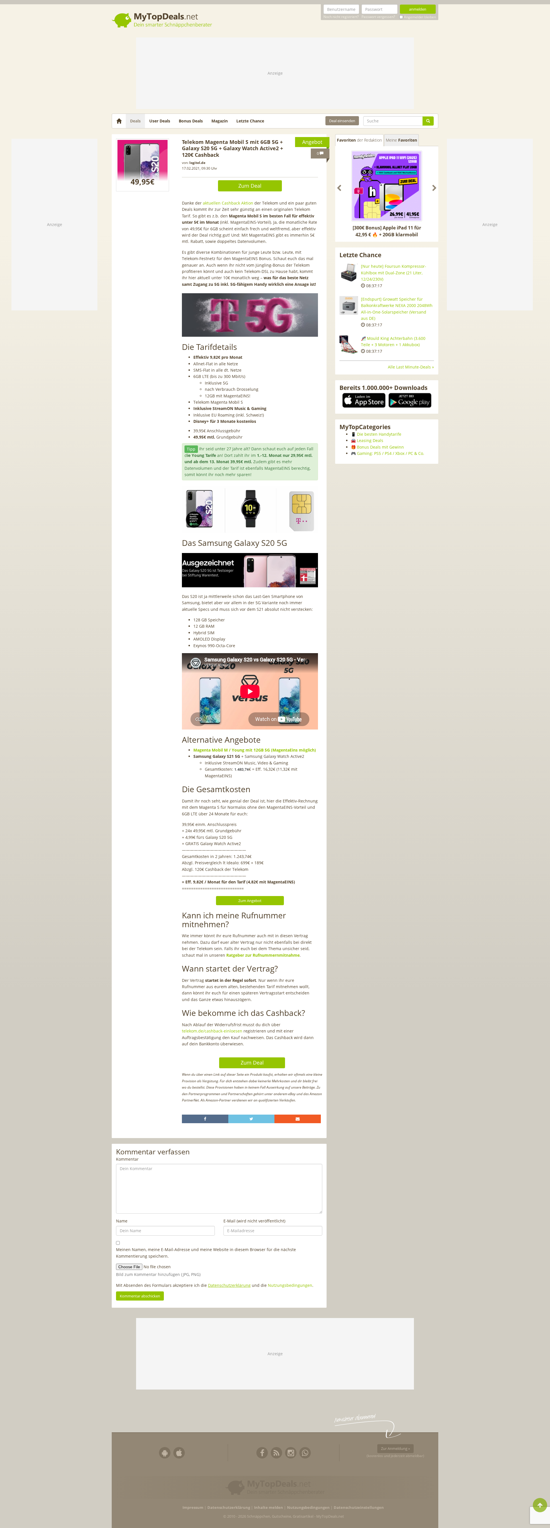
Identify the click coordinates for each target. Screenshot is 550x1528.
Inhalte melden (268, 1507)
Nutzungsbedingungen (290, 1285)
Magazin (219, 121)
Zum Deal (250, 185)
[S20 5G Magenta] (142, 165)
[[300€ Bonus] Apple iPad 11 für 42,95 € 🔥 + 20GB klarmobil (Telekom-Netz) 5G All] (386, 185)
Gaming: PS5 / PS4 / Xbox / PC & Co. (390, 453)
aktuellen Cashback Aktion (228, 203)
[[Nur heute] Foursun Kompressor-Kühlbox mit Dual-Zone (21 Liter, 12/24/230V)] (348, 272)
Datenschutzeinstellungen (359, 1507)
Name (121, 1221)
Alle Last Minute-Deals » (411, 367)
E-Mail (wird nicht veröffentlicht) (254, 1221)
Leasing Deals (370, 440)
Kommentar (127, 1159)
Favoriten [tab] (359, 140)
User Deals (159, 121)
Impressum (192, 1507)
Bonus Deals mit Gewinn (380, 447)
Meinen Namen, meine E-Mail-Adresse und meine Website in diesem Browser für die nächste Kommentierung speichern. (206, 1253)
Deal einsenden (342, 120)
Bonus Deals (191, 121)
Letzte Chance (250, 121)
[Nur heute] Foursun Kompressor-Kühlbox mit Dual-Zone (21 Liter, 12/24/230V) (393, 272)
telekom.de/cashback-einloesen (212, 1031)
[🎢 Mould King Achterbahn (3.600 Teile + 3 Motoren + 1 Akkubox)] (348, 344)
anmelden (417, 9)
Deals (135, 121)
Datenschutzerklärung (229, 1285)
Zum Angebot (250, 900)
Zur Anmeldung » (395, 1448)
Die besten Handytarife (379, 434)
